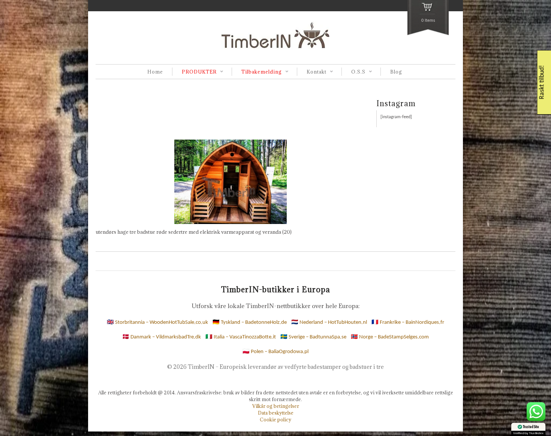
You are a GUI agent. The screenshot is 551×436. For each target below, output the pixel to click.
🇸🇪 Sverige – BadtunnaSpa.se (313, 337)
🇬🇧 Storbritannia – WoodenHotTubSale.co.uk (157, 322)
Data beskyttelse (275, 413)
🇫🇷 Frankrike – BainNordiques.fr (407, 322)
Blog (396, 72)
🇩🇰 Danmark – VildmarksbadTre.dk (161, 337)
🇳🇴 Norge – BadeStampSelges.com (390, 337)
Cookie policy (275, 419)
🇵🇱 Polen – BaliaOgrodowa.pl (275, 352)
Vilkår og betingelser (275, 406)
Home (155, 72)
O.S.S (353, 72)
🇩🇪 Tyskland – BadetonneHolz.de (250, 322)
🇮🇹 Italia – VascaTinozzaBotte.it (240, 337)
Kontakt (311, 72)
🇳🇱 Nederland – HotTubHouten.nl (329, 322)
